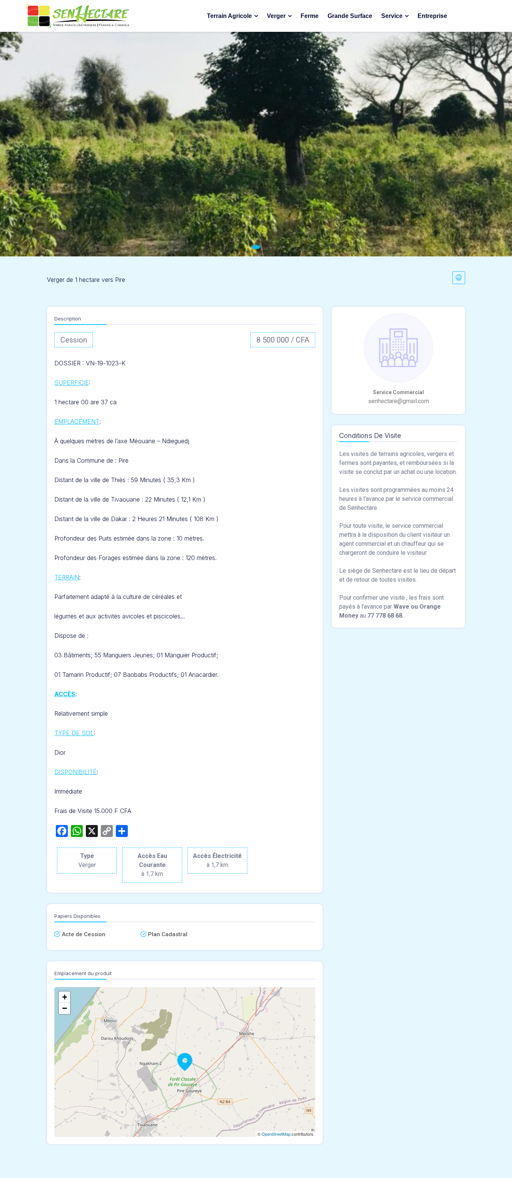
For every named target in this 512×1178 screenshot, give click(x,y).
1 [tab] (256, 247)
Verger (276, 16)
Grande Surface (350, 16)
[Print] (458, 277)
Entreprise (432, 16)
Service (392, 16)
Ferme (310, 16)
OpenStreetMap (276, 1134)
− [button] (64, 1008)
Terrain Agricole (229, 16)
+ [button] (64, 997)
